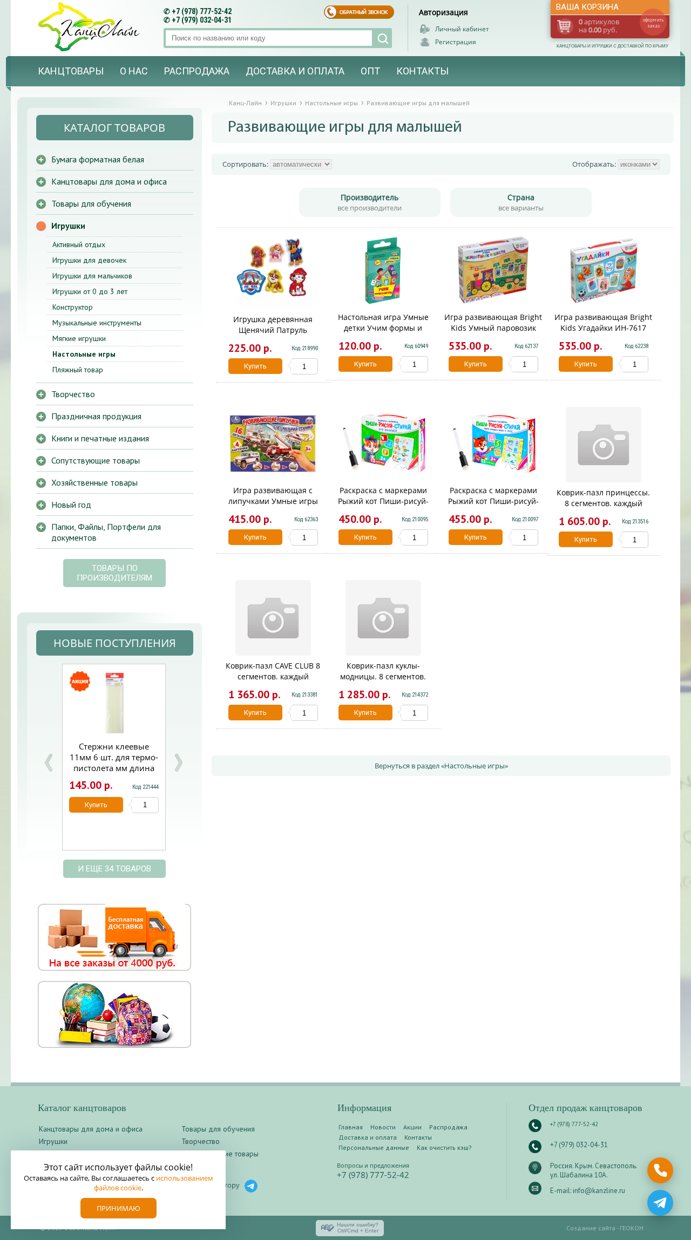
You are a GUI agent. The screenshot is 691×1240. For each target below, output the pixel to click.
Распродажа (196, 71)
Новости (383, 1127)
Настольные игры (84, 354)
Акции (412, 1127)
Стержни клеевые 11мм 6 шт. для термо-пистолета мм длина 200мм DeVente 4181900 (114, 768)
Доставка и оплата (295, 71)
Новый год (71, 504)
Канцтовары (71, 71)
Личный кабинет (462, 28)
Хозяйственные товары (94, 482)
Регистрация (455, 41)
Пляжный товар (77, 369)
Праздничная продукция (96, 416)
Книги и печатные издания (100, 438)
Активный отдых (78, 244)
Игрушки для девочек (89, 260)
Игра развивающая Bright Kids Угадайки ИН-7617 (603, 322)
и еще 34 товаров (114, 869)
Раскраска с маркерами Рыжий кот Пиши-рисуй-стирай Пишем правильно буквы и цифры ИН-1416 (493, 506)
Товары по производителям (114, 573)
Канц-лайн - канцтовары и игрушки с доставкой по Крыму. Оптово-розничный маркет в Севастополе (90, 26)
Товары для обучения (91, 203)
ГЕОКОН (631, 1228)
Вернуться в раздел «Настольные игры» (441, 766)
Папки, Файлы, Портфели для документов (106, 532)
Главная (350, 1127)
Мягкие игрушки (79, 338)
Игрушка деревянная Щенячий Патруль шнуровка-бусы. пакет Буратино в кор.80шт (273, 335)
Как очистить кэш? (444, 1147)
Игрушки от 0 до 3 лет (89, 291)
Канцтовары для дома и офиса (109, 181)
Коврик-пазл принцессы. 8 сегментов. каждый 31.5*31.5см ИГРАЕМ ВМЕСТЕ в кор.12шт (603, 508)
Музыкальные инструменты (96, 323)
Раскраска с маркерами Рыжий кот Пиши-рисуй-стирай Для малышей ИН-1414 (383, 506)
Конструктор (72, 307)
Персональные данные (373, 1147)
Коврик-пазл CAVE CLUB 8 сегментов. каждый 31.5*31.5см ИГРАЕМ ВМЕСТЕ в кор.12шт (273, 681)
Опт (370, 71)
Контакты (422, 71)
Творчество (73, 394)
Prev (48, 763)
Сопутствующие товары (95, 460)
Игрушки (68, 225)
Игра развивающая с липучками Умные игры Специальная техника (273, 501)
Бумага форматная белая (97, 159)
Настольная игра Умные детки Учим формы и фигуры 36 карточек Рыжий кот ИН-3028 (383, 333)
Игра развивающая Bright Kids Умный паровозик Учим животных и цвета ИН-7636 (493, 333)
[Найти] (382, 38)
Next (178, 763)
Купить (255, 366)
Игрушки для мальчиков (92, 276)
